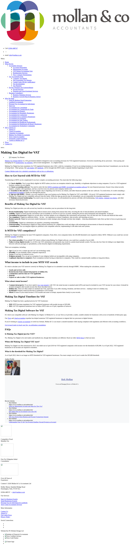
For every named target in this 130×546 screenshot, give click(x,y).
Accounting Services (15, 66)
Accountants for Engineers (17, 118)
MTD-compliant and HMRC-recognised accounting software (67, 187)
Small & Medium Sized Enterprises (20, 100)
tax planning (29, 162)
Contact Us (8, 144)
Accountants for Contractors (18, 115)
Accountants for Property (17, 111)
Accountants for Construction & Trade (21, 109)
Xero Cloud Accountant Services (11, 504)
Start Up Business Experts (9, 499)
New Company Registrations (22, 75)
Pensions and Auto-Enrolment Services (25, 91)
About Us (12, 129)
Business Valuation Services (22, 95)
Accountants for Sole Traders (18, 120)
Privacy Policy (5, 517)
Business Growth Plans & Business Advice (27, 97)
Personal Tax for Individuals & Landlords (14, 503)
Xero (9, 318)
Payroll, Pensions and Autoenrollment (21, 87)
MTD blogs (80, 338)
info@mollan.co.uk (15, 55)
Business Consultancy (16, 93)
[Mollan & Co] (65, 45)
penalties (13, 237)
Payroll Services (18, 89)
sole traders (30, 168)
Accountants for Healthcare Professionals (22, 122)
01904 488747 (13, 48)
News (7, 142)
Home (7, 62)
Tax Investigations (19, 84)
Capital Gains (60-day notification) (24, 82)
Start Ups (12, 106)
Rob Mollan (67, 379)
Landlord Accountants (16, 102)
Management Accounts (20, 69)
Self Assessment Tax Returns (22, 80)
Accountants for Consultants (18, 107)
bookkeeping (20, 162)
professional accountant (16, 192)
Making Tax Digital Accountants (19, 135)
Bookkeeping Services (20, 73)
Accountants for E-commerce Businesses (22, 117)
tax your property (43, 285)
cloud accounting (19, 318)
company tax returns (110, 198)
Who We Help (9, 98)
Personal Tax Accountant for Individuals (22, 104)
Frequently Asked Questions (18, 138)
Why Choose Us (10, 127)
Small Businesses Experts (9, 501)
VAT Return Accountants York (23, 71)
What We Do (9, 64)
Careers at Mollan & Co (16, 140)
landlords (40, 168)
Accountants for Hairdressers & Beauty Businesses (25, 124)
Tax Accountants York (16, 76)
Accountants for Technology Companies (22, 126)
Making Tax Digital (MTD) (14, 161)
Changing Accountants (16, 133)
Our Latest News (6, 515)
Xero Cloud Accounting (16, 137)
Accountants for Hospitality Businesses (21, 113)
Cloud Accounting (15, 131)
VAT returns (99, 198)
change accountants (24, 322)
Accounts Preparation (20, 67)
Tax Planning (17, 86)
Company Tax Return (20, 78)
